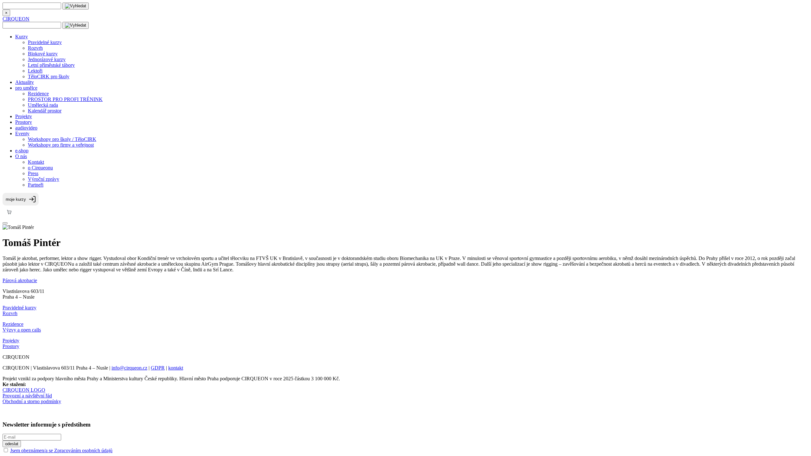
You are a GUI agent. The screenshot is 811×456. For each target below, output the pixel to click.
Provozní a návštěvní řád (27, 395)
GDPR (158, 367)
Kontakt (36, 162)
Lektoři (35, 70)
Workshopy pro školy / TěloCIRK (62, 139)
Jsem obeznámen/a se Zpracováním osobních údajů (61, 450)
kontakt (175, 367)
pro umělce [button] (26, 88)
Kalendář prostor (44, 110)
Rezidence (38, 93)
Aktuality (24, 82)
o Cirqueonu (40, 167)
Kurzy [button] (21, 36)
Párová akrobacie (20, 280)
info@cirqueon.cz (129, 367)
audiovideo (26, 127)
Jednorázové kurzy (47, 59)
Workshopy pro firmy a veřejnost (61, 145)
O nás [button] (21, 156)
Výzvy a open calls (22, 329)
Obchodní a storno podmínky (32, 401)
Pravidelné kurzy (45, 42)
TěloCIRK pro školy (48, 76)
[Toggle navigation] (5, 223)
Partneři (35, 184)
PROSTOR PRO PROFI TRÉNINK (65, 99)
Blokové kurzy (43, 53)
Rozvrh (35, 48)
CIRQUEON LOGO (24, 390)
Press (33, 173)
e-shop (22, 150)
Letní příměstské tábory (51, 65)
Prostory (23, 122)
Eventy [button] (22, 133)
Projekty (23, 116)
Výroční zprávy (43, 179)
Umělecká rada (43, 105)
